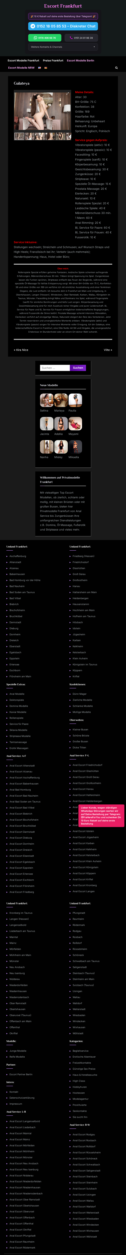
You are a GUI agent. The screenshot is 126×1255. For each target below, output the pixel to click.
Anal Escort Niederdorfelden (25, 1181)
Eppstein (15, 658)
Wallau (76, 997)
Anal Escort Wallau (83, 1200)
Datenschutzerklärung (22, 1097)
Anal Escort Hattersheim (86, 795)
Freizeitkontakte (82, 1062)
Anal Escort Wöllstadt (85, 1236)
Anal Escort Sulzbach (85, 1188)
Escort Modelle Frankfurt (23, 60)
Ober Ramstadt (18, 1003)
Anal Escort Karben (83, 843)
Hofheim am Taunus (84, 616)
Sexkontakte (80, 1111)
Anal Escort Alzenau (21, 771)
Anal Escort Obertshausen (24, 1205)
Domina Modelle (19, 706)
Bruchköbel (16, 616)
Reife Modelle (17, 1056)
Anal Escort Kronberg (85, 885)
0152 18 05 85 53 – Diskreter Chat (66, 26)
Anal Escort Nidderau (21, 1175)
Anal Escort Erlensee (21, 873)
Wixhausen (79, 1027)
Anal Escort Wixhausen (86, 1230)
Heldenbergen (81, 598)
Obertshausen (17, 1009)
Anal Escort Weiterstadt (86, 1212)
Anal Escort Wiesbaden (86, 1218)
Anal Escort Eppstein (21, 867)
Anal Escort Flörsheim (22, 885)
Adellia (58, 434)
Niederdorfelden (19, 985)
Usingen (77, 991)
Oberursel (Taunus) (20, 1015)
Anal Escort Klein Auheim (87, 861)
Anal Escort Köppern (84, 873)
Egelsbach (15, 652)
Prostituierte (79, 1104)
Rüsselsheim (80, 949)
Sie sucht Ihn (80, 1117)
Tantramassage (18, 742)
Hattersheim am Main (85, 592)
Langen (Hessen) (19, 919)
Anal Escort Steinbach (85, 1176)
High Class (79, 1080)
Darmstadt (15, 622)
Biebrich (14, 604)
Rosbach (78, 937)
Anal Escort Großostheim (87, 783)
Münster (14, 961)
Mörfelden (15, 949)
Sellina (44, 410)
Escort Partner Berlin (21, 1074)
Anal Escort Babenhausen (24, 783)
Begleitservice (80, 1050)
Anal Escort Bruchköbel (23, 825)
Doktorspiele (17, 700)
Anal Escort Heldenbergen (87, 801)
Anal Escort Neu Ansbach (24, 1163)
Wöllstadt (78, 1033)
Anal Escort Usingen (84, 1194)
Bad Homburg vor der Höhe (25, 580)
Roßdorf (77, 943)
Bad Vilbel (15, 598)
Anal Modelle (17, 693)
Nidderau (15, 979)
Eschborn (15, 670)
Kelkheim (78, 646)
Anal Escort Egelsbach (22, 861)
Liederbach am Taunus (22, 931)
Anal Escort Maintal (21, 1133)
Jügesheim (79, 634)
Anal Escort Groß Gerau (86, 777)
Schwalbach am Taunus (86, 961)
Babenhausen (17, 574)
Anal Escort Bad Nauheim (24, 795)
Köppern (77, 670)
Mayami (73, 434)
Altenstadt (15, 562)
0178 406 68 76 (47, 37)
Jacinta (44, 434)
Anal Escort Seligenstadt (86, 1170)
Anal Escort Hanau (83, 789)
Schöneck (78, 955)
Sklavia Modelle (18, 730)
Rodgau (77, 931)
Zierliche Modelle (82, 700)
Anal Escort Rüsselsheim (87, 1152)
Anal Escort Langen (84, 891)
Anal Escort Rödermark (22, 1247)
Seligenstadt (80, 967)
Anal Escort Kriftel (83, 879)
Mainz (13, 943)
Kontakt (14, 1091)
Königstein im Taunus (85, 664)
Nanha (44, 457)
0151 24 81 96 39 (83, 37)
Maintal (14, 937)
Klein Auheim (80, 658)
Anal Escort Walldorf (84, 1206)
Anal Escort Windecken (86, 1224)
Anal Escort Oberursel (22, 1211)
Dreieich (14, 640)
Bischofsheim (17, 610)
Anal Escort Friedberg (22, 892)
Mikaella (74, 457)
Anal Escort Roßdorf (84, 1146)
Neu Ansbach (17, 967)
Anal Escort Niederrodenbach (26, 1193)
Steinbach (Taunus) (84, 973)
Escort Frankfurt (63, 6)
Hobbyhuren (80, 1087)
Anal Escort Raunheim (22, 1241)
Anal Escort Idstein (83, 831)
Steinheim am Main (83, 979)
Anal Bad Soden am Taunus (25, 801)
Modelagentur (80, 1098)
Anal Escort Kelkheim (85, 849)
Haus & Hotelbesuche (85, 1074)
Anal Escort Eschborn (22, 879)
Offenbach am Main (21, 1021)
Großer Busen (80, 741)
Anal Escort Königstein (85, 867)
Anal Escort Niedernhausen (25, 1187)
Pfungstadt (79, 912)
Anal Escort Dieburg (21, 837)
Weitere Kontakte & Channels (46, 46)
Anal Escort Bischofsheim (24, 819)
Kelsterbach (79, 652)
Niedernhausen (18, 991)
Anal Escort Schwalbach (86, 1164)
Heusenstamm (81, 604)
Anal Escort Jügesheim (86, 837)
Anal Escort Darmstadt (22, 831)
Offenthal (15, 1027)
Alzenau (14, 568)
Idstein (76, 628)
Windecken (79, 1021)
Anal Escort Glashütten (86, 771)
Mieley (58, 457)
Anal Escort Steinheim (85, 1182)
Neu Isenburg (17, 973)
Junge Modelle (18, 1050)
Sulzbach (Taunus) (83, 985)
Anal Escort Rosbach (84, 1140)
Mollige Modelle (82, 712)
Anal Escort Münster (21, 1157)
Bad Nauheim (17, 586)
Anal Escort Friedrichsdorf (87, 765)
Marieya (59, 410)
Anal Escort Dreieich (21, 849)
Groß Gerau (79, 574)
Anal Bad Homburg (20, 789)
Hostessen (79, 1092)
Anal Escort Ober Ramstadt (25, 1199)
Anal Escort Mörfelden (22, 1145)
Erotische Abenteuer (84, 1056)
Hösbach (78, 622)
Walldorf (77, 1003)
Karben (77, 640)
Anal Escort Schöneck (85, 1158)
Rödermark (79, 925)
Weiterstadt (79, 1009)
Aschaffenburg (18, 556)
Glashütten (79, 568)
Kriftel (76, 676)
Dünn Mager (79, 693)
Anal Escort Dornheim (22, 843)
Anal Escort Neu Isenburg (24, 1169)
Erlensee (14, 664)
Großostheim (80, 580)
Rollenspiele (16, 717)
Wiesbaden (79, 1015)
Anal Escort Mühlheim (22, 1151)
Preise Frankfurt (53, 60)
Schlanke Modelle (83, 706)
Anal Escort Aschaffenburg (25, 777)
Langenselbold (18, 925)
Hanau (76, 586)
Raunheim (78, 919)
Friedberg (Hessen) (83, 556)
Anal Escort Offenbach (22, 1217)
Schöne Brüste (81, 735)
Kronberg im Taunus (21, 912)
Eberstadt (15, 646)
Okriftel (14, 1033)
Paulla (72, 410)
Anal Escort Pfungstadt (23, 1235)
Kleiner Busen (80, 729)
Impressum (16, 1103)
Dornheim (15, 634)
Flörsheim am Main (20, 676)
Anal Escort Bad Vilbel (22, 807)
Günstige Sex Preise (84, 1068)
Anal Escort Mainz (20, 1139)
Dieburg (14, 628)
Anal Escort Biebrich (21, 813)
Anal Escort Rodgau (84, 1134)
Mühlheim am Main (20, 955)
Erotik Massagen (19, 748)
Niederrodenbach (19, 997)
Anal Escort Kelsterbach (86, 855)
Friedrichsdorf (81, 562)
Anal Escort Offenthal (21, 1223)
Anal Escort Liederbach (23, 1127)
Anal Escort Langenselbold (25, 1121)
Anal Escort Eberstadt (22, 855)
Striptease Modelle (20, 736)
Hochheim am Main (84, 610)
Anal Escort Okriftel (20, 1229)
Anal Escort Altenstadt (22, 765)
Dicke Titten (79, 747)
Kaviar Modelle (18, 712)
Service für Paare (19, 724)
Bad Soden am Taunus (22, 592)
